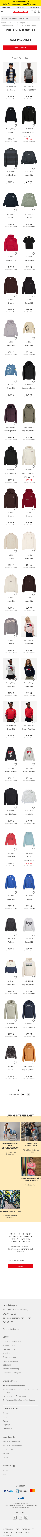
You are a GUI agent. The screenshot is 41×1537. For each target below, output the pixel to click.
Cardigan (11, 558)
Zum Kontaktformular (11, 1329)
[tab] (20, 47)
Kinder (12, 23)
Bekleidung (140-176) (9, 25)
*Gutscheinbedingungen (20, 1503)
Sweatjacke (29, 814)
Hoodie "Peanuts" (11, 771)
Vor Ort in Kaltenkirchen (12, 1446)
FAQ (17, 1529)
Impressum (8, 1529)
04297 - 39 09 (9, 1313)
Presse (5, 1457)
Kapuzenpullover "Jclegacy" (29, 388)
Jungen (22, 23)
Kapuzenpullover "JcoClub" (29, 1070)
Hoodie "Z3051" (10, 260)
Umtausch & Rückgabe (12, 1373)
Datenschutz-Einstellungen (16, 1533)
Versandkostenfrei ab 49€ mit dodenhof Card (22, 1390)
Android (6, 1470)
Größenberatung (9, 1357)
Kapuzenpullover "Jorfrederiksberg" (29, 985)
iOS (4, 1474)
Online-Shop (6, 7)
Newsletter (7, 1353)
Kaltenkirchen (34, 7)
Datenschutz (28, 1529)
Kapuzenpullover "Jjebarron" (29, 431)
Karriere (6, 1453)
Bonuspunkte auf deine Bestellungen (20, 1400)
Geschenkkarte (9, 1349)
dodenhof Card (9, 1345)
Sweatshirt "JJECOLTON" (11, 814)
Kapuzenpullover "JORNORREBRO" (29, 473)
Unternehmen (8, 1449)
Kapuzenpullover (11, 1027)
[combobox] (20, 18)
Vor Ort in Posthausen (11, 1442)
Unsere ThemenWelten (12, 1342)
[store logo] (18, 12)
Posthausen (20, 7)
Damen (5, 1413)
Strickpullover (11, 175)
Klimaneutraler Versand (15, 1386)
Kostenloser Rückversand (16, 1396)
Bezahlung (7, 1365)
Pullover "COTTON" (29, 90)
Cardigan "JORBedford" (29, 132)
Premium (6, 1425)
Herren (5, 1417)
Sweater (11, 303)
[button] (15, 83)
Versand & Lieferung (11, 1369)
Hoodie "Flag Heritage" (29, 729)
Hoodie (10, 132)
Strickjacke (11, 90)
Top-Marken (7, 1429)
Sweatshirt (29, 175)
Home (3, 23)
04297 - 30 (8, 1322)
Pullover (11, 942)
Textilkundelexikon (10, 1361)
